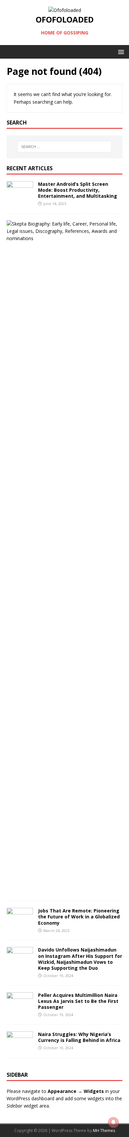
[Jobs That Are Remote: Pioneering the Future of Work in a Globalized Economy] (20, 924)
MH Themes (104, 1130)
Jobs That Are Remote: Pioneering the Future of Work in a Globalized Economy (79, 916)
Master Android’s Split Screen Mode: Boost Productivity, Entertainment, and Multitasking (77, 190)
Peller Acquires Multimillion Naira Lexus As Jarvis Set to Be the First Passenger (78, 1001)
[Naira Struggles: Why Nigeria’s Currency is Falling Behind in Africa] (20, 1047)
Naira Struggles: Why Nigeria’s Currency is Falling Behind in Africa (79, 1037)
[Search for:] (65, 146)
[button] (119, 51)
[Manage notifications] (113, 1122)
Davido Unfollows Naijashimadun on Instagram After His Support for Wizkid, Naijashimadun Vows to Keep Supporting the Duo (80, 959)
